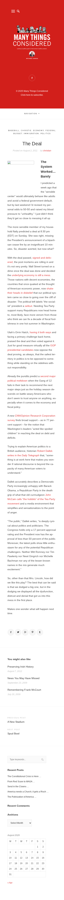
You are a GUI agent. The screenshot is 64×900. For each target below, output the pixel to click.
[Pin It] (32, 632)
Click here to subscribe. (32, 95)
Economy (38, 130)
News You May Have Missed (23, 678)
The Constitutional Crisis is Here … (24, 776)
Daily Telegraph (30, 455)
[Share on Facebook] (10, 632)
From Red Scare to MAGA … (21, 781)
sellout (28, 306)
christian (47, 150)
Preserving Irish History (20, 666)
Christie (26, 130)
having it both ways (40, 332)
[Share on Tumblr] (39, 632)
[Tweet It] (18, 632)
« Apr (9, 883)
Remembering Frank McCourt (24, 690)
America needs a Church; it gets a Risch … (28, 791)
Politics (46, 133)
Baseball (14, 130)
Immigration (31, 133)
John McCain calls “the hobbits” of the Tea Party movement (31, 499)
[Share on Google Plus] (25, 632)
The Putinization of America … (21, 797)
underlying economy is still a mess (31, 275)
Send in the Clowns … (18, 786)
